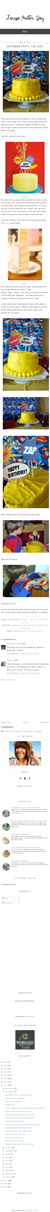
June (7, 1161)
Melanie (10, 660)
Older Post (44, 722)
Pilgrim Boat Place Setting (15, 1121)
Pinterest (5, 223)
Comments (8, 903)
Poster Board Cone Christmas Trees (18, 1095)
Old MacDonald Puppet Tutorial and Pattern (25, 808)
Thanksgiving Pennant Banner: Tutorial (19, 1115)
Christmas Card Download (15, 1098)
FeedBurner (30, 1016)
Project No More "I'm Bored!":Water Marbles (25, 848)
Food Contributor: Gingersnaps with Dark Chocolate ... (25, 1108)
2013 (5, 1078)
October (8, 1148)
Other (25, 622)
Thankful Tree (10, 1105)
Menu (25, 31)
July (7, 1157)
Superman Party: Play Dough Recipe (19, 1128)
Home (25, 722)
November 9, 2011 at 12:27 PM (23, 673)
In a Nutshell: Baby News (14, 1138)
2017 (5, 1065)
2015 (5, 1072)
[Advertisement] (25, 701)
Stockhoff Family (14, 644)
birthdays (32, 631)
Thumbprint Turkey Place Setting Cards (20, 1118)
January (8, 1177)
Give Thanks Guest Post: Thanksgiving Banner (22, 1125)
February (9, 1174)
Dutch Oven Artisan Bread (19, 834)
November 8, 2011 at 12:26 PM (23, 654)
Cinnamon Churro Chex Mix (20, 861)
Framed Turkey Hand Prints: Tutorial (18, 1111)
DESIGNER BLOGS (31, 1210)
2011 (5, 1085)
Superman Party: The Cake (15, 1134)
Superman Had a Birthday (14, 1141)
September (9, 1151)
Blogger (29, 1193)
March (8, 1171)
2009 (5, 1184)
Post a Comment (8, 680)
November (9, 1092)
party (40, 631)
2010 (5, 1180)
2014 (5, 1075)
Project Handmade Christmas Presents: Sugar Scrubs (29, 821)
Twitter (33, 620)
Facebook (24, 620)
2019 (5, 1062)
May (7, 1164)
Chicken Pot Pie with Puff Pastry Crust (19, 1144)
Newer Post (6, 722)
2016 (5, 1069)
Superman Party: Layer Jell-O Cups (18, 1131)
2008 (5, 1187)
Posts (6, 898)
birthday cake (20, 631)
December (9, 1088)
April (7, 1167)
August (8, 1154)
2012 (5, 1082)
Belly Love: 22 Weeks (13, 1101)
